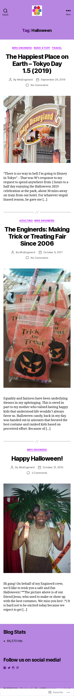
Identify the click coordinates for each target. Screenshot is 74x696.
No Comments (39, 85)
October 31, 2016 (53, 467)
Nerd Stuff (42, 47)
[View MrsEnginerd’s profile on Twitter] (9, 667)
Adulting (26, 220)
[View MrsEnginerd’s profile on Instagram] (13, 667)
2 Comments (39, 472)
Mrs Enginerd (22, 47)
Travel (57, 47)
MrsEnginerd (25, 79)
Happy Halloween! (37, 458)
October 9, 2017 (53, 252)
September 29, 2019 (53, 79)
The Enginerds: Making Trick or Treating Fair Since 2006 (37, 236)
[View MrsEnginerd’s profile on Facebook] (4, 667)
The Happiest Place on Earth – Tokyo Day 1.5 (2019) (37, 63)
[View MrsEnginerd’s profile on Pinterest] (17, 667)
